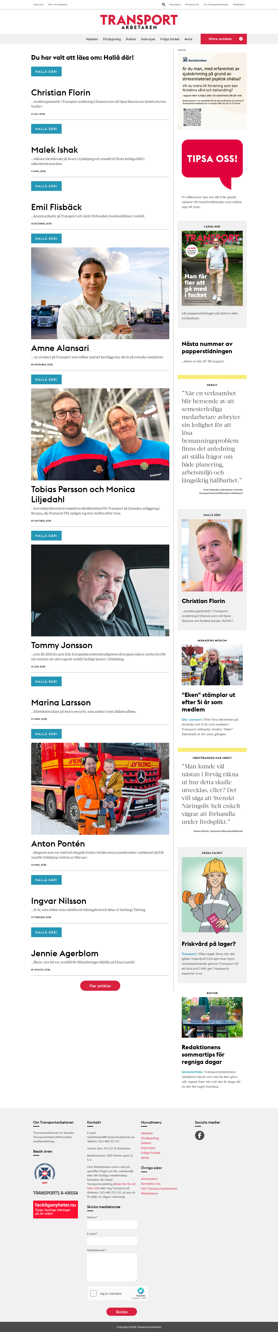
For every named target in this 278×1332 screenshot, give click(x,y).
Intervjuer (148, 39)
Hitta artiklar (220, 39)
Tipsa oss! (38, 4)
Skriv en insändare (57, 4)
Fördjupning (112, 39)
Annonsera (175, 4)
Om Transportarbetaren (216, 4)
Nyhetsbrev (239, 4)
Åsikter (131, 39)
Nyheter (92, 39)
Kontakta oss (192, 4)
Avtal (188, 39)
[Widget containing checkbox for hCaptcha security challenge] (118, 1293)
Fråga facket (169, 39)
